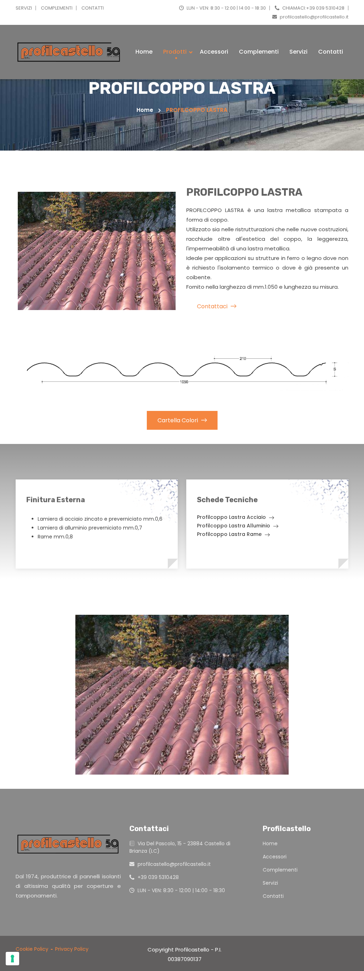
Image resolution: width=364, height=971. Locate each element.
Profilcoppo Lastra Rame (230, 535)
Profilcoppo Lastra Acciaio (232, 518)
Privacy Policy (72, 949)
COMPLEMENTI (57, 8)
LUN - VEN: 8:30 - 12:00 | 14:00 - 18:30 (226, 8)
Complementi (259, 52)
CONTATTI (92, 8)
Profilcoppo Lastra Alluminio (234, 526)
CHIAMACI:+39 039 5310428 (312, 8)
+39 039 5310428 (157, 877)
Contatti (330, 52)
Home (143, 52)
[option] (182, 695)
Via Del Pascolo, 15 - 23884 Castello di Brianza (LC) (179, 847)
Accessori (214, 52)
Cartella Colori (178, 420)
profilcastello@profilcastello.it (313, 17)
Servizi (298, 52)
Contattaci (213, 306)
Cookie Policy (32, 949)
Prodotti (175, 52)
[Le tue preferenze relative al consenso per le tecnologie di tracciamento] (12, 958)
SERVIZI (24, 8)
